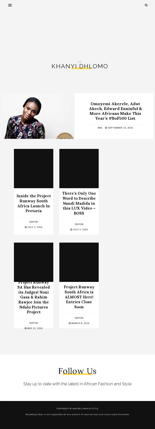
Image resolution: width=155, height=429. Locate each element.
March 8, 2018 (80, 323)
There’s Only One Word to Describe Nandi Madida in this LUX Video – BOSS (79, 203)
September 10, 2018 (120, 128)
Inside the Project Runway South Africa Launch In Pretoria (34, 203)
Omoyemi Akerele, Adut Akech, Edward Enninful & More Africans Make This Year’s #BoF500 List (115, 111)
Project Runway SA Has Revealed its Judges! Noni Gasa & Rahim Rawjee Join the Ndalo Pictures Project (33, 297)
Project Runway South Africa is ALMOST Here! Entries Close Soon (79, 297)
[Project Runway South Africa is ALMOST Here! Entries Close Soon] (79, 262)
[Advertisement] (77, 32)
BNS (100, 128)
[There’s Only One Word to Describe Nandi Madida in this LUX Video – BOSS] (79, 168)
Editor (33, 222)
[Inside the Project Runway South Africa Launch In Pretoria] (33, 168)
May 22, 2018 (35, 328)
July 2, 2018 (80, 229)
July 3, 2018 (34, 227)
